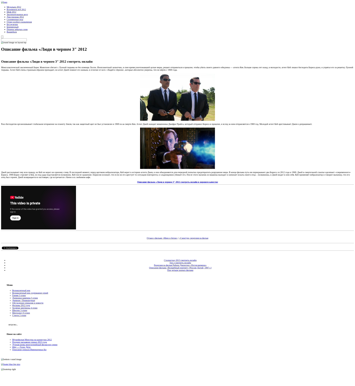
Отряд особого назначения (19, 22)
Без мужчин (12, 24)
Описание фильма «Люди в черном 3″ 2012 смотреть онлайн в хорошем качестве (177, 182)
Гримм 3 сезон (19, 295)
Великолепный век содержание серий (30, 293)
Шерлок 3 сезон (19, 310)
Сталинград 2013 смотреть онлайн (180, 260)
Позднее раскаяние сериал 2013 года (29, 342)
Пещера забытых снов (17, 29)
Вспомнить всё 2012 (16, 9)
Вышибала (12, 32)
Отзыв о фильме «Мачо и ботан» (162, 238)
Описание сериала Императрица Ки (29, 349)
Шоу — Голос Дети (21, 347)
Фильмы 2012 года (21, 305)
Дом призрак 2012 (15, 17)
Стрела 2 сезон (19, 315)
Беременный (13, 27)
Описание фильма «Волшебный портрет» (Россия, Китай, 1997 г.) (180, 268)
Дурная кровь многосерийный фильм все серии (34, 344)
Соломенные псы (15, 19)
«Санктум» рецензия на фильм (193, 238)
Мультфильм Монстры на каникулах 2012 (32, 339)
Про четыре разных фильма (180, 270)
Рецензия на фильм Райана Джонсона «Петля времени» (180, 265)
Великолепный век (21, 290)
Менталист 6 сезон (21, 313)
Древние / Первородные (23, 300)
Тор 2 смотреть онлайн (180, 263)
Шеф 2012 (11, 12)
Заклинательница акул (17, 14)
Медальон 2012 (14, 7)
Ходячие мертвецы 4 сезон (24, 308)
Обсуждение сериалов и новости (27, 303)
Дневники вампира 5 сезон (25, 298)
